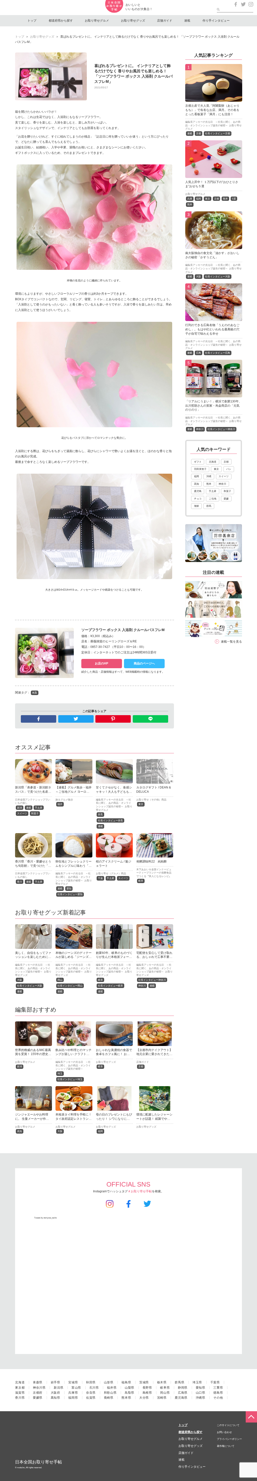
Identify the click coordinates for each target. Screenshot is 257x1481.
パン (228, 469)
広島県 (182, 1392)
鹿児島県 (181, 1397)
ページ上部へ (251, 1417)
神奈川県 (39, 1387)
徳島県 (218, 1392)
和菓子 (35, 813)
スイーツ (22, 813)
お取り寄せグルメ (97, 20)
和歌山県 (110, 1392)
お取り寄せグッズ (133, 20)
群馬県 (179, 1382)
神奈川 (142, 985)
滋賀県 (20, 1392)
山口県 (200, 1392)
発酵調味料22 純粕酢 (151, 861)
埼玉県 (197, 1382)
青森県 (37, 1382)
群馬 (208, 506)
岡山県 (165, 1392)
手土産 (38, 807)
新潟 (19, 807)
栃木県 (162, 1382)
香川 (19, 881)
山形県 (108, 1382)
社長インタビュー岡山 (70, 985)
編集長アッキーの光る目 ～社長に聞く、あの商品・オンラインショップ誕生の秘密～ (113, 803)
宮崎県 (162, 1397)
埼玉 (59, 1073)
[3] (213, 246)
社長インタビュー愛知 (70, 894)
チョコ (198, 498)
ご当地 (212, 498)
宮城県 (73, 1382)
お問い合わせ (224, 1432)
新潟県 (58, 1387)
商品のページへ (144, 663)
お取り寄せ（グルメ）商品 (111, 873)
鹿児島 (198, 491)
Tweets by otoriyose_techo (45, 1218)
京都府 (37, 1392)
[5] (213, 394)
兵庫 (189, 198)
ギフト (198, 461)
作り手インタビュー (216, 20)
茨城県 (144, 1382)
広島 (198, 352)
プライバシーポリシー (229, 1439)
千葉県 (215, 1382)
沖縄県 (200, 1397)
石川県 (94, 1387)
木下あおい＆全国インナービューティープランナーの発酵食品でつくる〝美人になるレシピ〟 (153, 873)
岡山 (59, 979)
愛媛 (226, 498)
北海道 (212, 461)
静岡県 (182, 1387)
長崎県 (108, 1397)
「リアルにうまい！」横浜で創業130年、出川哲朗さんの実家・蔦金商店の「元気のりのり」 (213, 406)
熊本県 (126, 1397)
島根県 (147, 1392)
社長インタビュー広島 (217, 352)
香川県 (20, 1397)
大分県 (144, 1397)
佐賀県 (91, 1397)
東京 (140, 804)
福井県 (111, 1387)
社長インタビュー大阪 (29, 985)
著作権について (225, 1446)
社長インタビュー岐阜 (110, 985)
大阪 (19, 979)
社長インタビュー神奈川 (152, 979)
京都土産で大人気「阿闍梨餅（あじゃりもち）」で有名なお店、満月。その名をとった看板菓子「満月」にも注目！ (212, 110)
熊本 (225, 198)
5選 (234, 198)
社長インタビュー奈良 (110, 820)
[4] (213, 318)
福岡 (100, 1131)
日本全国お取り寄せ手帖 (38, 1462)
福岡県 (73, 1397)
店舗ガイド (164, 20)
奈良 (100, 814)
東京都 (20, 1387)
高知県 (55, 1397)
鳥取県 (129, 1392)
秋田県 (91, 1382)
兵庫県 (73, 1392)
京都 (140, 1066)
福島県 (126, 1382)
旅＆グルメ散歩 (64, 799)
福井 (59, 804)
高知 (19, 1131)
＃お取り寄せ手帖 (140, 1191)
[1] (213, 99)
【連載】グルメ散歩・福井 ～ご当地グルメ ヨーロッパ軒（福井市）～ (75, 792)
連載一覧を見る (231, 641)
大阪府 (55, 1392)
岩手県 (55, 1382)
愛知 (69, 888)
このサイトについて (228, 1425)
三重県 (218, 1387)
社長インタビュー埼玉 (70, 1079)
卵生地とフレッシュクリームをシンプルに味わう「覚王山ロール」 (73, 866)
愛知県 (200, 1387)
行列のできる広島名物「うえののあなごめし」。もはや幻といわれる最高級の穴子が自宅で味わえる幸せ (212, 329)
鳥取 (34, 692)
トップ (31, 20)
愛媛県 (37, 1397)
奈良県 (91, 1392)
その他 (218, 1397)
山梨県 (129, 1387)
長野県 (147, 1387)
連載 (187, 20)
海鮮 (196, 506)
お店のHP (101, 663)
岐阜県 (165, 1387)
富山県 (76, 1387)
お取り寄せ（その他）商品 (151, 799)
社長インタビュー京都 (217, 133)
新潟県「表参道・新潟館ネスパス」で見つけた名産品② (33, 792)
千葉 (100, 878)
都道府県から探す (61, 20)
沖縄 (208, 476)
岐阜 (140, 880)
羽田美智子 (200, 469)
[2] (213, 175)
